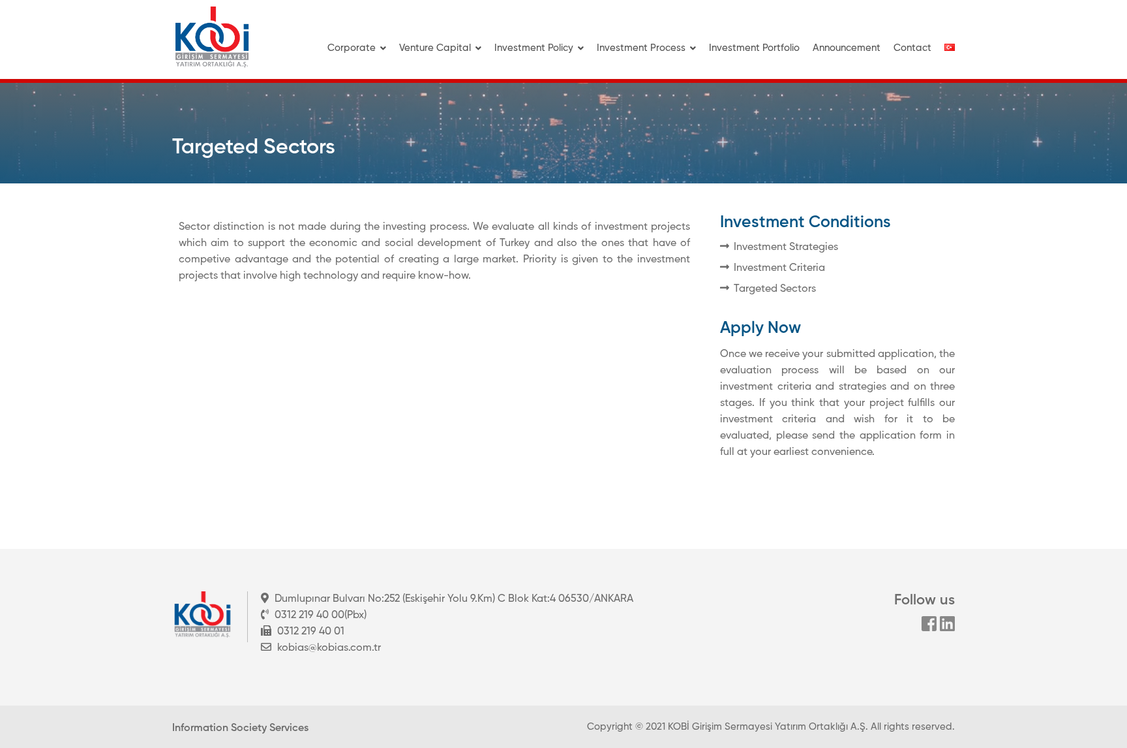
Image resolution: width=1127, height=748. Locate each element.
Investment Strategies (786, 247)
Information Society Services (240, 728)
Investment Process (641, 48)
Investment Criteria (779, 268)
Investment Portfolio (754, 48)
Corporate (351, 48)
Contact (912, 48)
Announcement (846, 48)
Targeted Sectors (775, 289)
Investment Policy (533, 48)
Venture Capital (435, 48)
